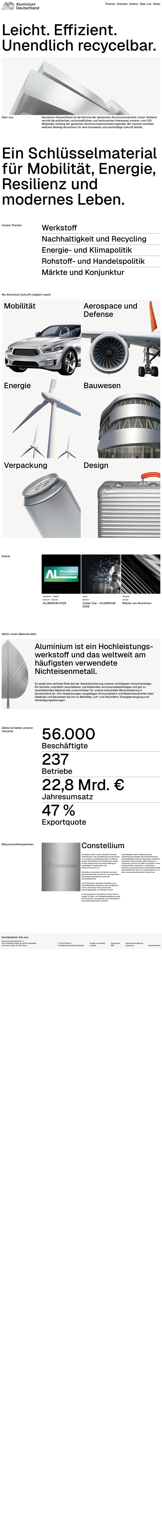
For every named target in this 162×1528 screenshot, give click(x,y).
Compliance (115, 943)
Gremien (122, 4)
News (156, 4)
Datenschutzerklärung (134, 943)
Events (133, 4)
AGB (112, 945)
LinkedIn (93, 945)
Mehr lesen (146, 909)
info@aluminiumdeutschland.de (72, 945)
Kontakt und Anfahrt (97, 943)
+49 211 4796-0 (65, 943)
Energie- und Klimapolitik (87, 250)
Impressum (130, 945)
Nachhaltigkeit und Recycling (94, 239)
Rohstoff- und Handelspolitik (93, 261)
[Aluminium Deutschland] (20, 6)
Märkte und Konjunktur (83, 272)
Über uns (145, 4)
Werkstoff (59, 228)
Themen (110, 4)
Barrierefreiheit (154, 945)
